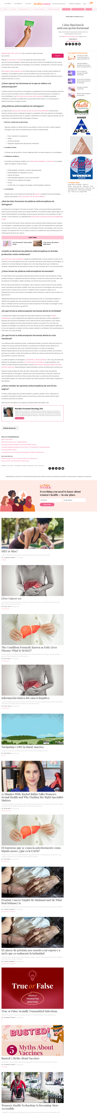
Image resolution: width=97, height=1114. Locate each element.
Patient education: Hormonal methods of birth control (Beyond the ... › (20, 458)
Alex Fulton (7, 658)
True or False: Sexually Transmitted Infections (29, 1011)
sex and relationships (8, 911)
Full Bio (19, 418)
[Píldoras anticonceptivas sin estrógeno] (71, 95)
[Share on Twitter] (69, 44)
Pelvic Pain (88, 188)
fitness (4, 559)
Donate (89, 9)
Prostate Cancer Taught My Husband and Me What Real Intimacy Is (32, 901)
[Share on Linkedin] (76, 44)
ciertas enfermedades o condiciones (42, 161)
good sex (13, 9)
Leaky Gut (86, 186)
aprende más (30, 465)
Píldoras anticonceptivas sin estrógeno (84, 94)
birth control (10, 465)
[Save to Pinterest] (73, 44)
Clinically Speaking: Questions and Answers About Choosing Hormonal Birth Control (84, 65)
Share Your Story (78, 9)
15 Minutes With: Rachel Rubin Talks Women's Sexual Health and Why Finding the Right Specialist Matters (32, 797)
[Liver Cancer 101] (33, 580)
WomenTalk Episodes (54, 9)
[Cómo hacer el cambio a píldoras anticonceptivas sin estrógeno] (71, 81)
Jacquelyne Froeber (9, 557)
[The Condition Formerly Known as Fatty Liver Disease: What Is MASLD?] (33, 629)
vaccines (4, 1066)
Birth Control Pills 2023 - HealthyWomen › (15, 442)
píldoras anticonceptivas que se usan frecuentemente (30, 111)
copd (3, 755)
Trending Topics (74, 182)
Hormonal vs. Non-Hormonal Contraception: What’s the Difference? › (23, 452)
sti (2, 1019)
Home (67, 16)
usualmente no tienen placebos (36, 359)
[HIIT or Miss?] (33, 533)
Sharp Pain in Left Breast (75, 184)
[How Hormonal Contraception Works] (7, 243)
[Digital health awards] (81, 107)
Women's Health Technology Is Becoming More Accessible (30, 1107)
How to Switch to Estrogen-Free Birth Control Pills (82, 73)
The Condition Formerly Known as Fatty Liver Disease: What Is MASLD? (29, 649)
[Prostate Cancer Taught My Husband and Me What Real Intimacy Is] (33, 882)
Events (5, 9)
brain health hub (24, 9)
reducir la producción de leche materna (31, 196)
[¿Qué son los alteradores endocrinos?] (37, 243)
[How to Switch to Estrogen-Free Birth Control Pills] (71, 73)
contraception (17, 465)
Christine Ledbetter (9, 909)
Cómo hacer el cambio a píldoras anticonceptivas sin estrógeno (84, 81)
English (57, 56)
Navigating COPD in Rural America (22, 747)
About (84, 3)
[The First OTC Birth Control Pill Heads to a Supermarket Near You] (71, 57)
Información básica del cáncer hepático (25, 698)
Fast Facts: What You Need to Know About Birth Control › (19, 444)
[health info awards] (81, 167)
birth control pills (77, 16)
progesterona (17, 71)
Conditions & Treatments (75, 3)
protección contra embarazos (13, 259)
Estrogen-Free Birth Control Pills (82, 88)
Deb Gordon (7, 753)
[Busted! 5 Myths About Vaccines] (33, 1040)
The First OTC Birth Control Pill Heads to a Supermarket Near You (83, 57)
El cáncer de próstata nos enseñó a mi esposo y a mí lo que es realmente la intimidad (31, 951)
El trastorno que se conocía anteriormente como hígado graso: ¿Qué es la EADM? (31, 849)
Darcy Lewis (7, 606)
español (24, 465)
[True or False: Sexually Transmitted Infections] (33, 988)
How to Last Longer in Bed (79, 191)
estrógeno (6, 71)
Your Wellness (17, 3)
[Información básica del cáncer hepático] (33, 680)
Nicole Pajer (7, 808)
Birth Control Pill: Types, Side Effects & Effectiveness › (16, 461)
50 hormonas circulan (14, 60)
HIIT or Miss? (10, 551)
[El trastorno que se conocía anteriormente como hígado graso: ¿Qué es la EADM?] (33, 830)
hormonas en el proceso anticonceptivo (29, 96)
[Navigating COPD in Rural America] (33, 729)
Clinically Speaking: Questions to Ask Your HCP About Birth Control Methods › (26, 447)
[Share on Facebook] (66, 44)
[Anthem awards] (81, 145)
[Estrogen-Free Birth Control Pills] (71, 89)
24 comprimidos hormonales (33, 362)
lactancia (38, 194)
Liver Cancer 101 (11, 598)
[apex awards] (81, 125)
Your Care (27, 3)
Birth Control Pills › (7, 439)
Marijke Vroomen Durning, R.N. (70, 36)
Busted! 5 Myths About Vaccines (20, 1058)
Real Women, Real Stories (59, 3)
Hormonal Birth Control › (9, 449)
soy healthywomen (38, 9)
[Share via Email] (79, 44)
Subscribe (66, 9)
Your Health (7, 3)
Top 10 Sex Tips (77, 186)
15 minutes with (7, 810)
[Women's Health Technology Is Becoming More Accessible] (33, 1087)
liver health (5, 608)
